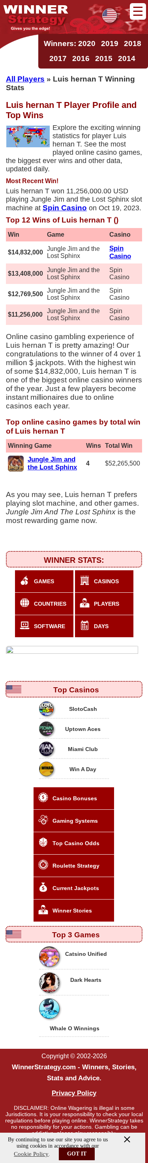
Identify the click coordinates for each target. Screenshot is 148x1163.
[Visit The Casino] (73, 654)
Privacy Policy (74, 1093)
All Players (25, 78)
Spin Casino (120, 252)
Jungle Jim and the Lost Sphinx (52, 463)
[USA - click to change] (109, 15)
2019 (109, 43)
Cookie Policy (31, 1154)
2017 (58, 58)
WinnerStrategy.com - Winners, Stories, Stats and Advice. (74, 1072)
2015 (103, 58)
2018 (132, 43)
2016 (81, 58)
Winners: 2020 (70, 43)
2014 (126, 58)
